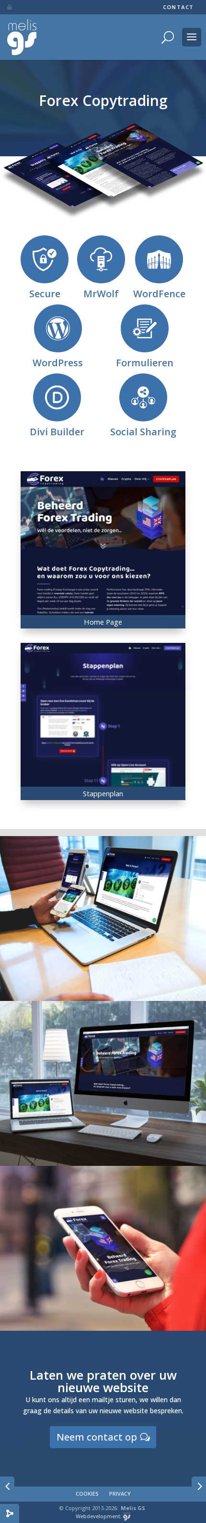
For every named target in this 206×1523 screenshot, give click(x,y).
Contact (178, 7)
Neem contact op (97, 1436)
